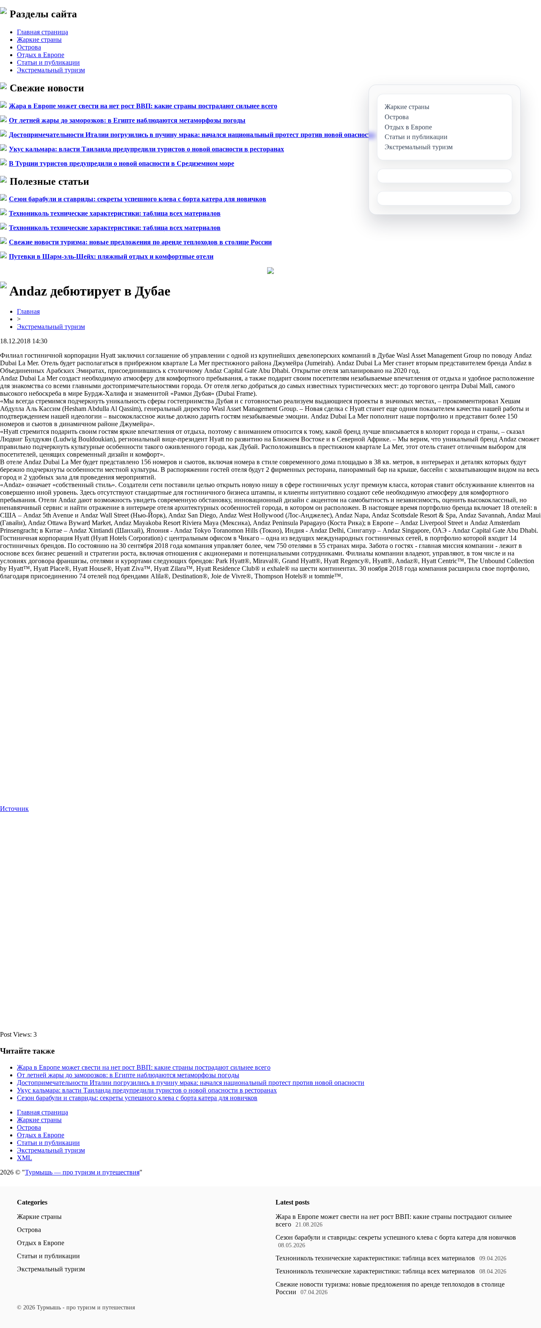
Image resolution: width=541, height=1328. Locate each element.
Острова (29, 47)
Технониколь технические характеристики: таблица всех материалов (115, 213)
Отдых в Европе (40, 54)
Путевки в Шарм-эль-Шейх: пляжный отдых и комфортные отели (111, 256)
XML (24, 1157)
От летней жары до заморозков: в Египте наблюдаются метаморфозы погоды (127, 120)
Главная (28, 311)
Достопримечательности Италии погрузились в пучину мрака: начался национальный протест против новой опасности (192, 134)
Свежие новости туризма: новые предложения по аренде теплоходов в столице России (140, 242)
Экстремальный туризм (51, 70)
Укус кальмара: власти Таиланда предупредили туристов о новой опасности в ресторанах (146, 149)
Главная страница (42, 32)
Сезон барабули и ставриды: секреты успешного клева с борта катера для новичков (137, 199)
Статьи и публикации (48, 62)
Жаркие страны (39, 39)
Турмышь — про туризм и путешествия (82, 1172)
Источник (14, 808)
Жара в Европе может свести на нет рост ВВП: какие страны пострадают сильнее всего (143, 106)
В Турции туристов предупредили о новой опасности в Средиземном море (121, 163)
